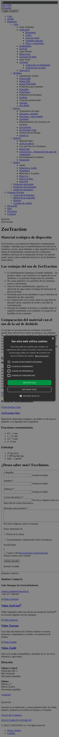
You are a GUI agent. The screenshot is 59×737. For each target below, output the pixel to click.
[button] (29, 368)
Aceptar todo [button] (29, 383)
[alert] (29, 368)
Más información (42, 356)
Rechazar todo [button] (29, 389)
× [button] (53, 338)
